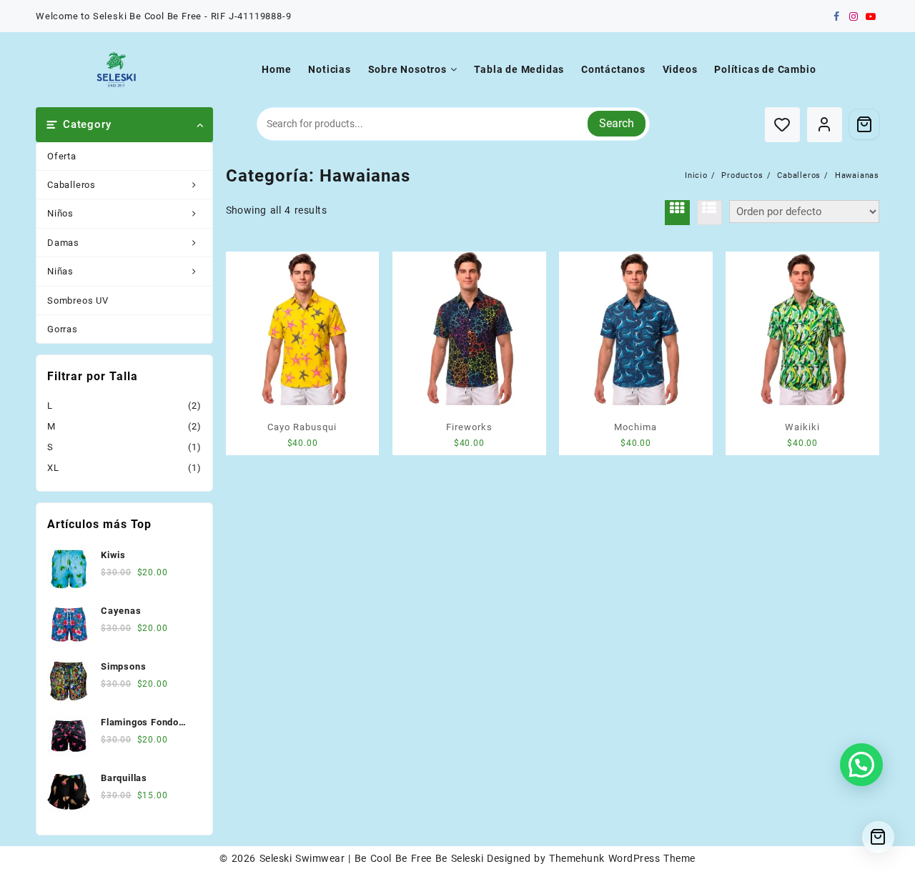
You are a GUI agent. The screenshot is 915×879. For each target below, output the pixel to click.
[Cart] (864, 124)
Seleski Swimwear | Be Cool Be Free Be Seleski (371, 858)
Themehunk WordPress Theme (622, 858)
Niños (60, 213)
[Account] (824, 124)
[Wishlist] (782, 124)
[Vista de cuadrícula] (677, 212)
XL (53, 467)
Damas (63, 242)
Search (616, 123)
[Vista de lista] (709, 212)
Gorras (62, 329)
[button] (861, 764)
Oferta (61, 156)
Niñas (60, 271)
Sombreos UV (78, 300)
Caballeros (71, 184)
